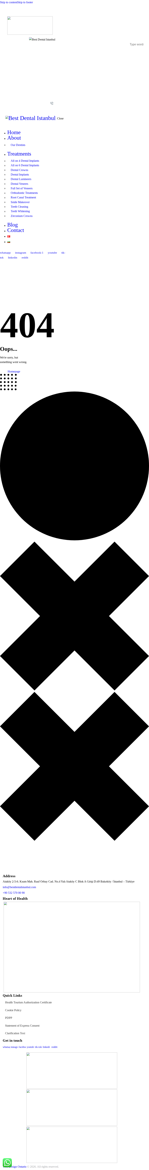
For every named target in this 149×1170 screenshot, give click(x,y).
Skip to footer (25, 2)
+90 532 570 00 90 (14, 892)
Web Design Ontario (14, 1166)
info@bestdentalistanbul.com (19, 887)
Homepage (14, 371)
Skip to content (8, 2)
